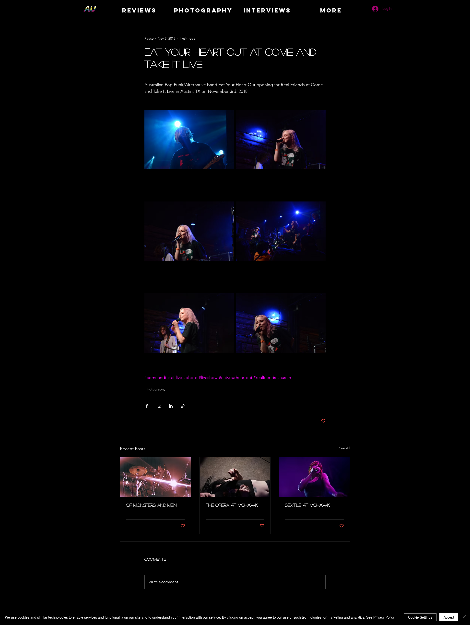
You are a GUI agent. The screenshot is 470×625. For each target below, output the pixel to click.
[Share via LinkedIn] (170, 406)
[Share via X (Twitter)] (158, 406)
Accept (449, 617)
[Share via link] (182, 406)
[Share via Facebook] (146, 406)
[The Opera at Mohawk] (235, 477)
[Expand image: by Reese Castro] (189, 139)
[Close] (464, 617)
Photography (155, 389)
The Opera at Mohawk (232, 505)
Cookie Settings (420, 617)
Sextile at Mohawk (307, 505)
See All (344, 448)
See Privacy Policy (380, 617)
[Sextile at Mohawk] (314, 477)
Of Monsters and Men (151, 505)
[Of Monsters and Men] (155, 477)
